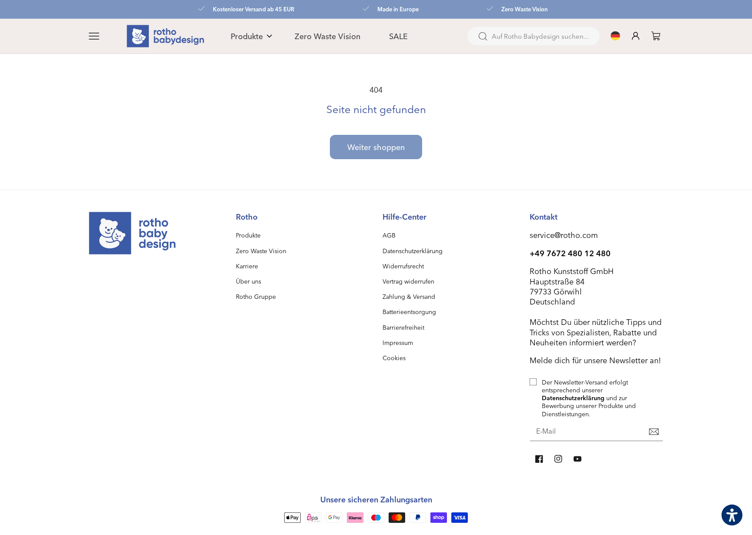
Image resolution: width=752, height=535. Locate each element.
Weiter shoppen (376, 147)
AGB (389, 235)
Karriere (247, 266)
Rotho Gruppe (256, 296)
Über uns (248, 281)
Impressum (398, 342)
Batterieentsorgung (409, 311)
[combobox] (533, 36)
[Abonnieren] (653, 431)
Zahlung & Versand (409, 296)
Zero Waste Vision (261, 250)
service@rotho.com (564, 235)
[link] (655, 36)
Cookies (394, 357)
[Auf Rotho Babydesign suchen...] (482, 36)
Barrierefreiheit (403, 327)
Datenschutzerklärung (413, 250)
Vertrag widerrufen (408, 281)
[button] (104, 36)
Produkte (248, 235)
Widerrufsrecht (403, 266)
